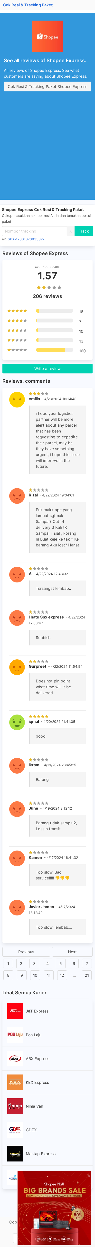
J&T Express (37, 1011)
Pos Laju (33, 1034)
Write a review (47, 368)
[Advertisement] (47, 149)
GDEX (31, 1129)
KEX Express (37, 1082)
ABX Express (37, 1058)
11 (48, 975)
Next (72, 951)
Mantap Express (41, 1153)
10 (35, 975)
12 (62, 975)
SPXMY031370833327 (26, 239)
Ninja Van (34, 1106)
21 (87, 975)
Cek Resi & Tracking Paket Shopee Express (47, 86)
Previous (26, 951)
